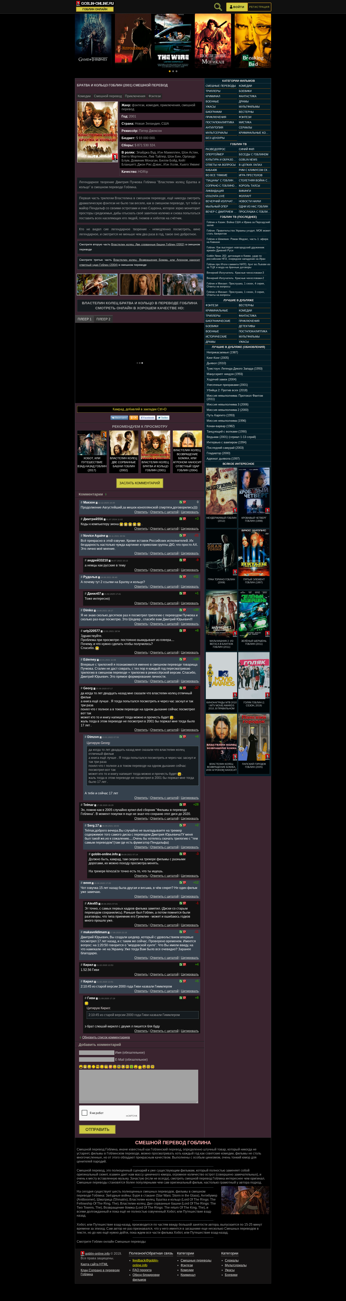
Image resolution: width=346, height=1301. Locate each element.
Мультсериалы (217, 132)
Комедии (245, 85)
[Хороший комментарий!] (180, 502)
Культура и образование (221, 159)
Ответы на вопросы (221, 164)
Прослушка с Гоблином (254, 211)
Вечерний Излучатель (221, 201)
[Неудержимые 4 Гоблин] (159, 40)
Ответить (141, 512)
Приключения (216, 117)
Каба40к (211, 170)
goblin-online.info (97, 1253)
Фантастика (247, 96)
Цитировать (190, 512)
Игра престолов (251, 175)
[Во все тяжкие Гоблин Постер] (120, 40)
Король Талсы (249, 185)
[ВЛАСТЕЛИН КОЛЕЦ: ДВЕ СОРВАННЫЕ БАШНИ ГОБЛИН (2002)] (123, 452)
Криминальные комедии (254, 132)
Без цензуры (215, 138)
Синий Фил (246, 149)
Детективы (247, 326)
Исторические (216, 336)
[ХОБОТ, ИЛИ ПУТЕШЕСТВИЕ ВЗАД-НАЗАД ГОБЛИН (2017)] (92, 452)
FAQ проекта (142, 1270)
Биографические (218, 320)
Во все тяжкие (216, 175)
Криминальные (217, 310)
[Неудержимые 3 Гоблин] (239, 40)
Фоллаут (245, 196)
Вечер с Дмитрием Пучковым (221, 211)
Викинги (245, 190)
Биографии (214, 111)
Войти (238, 7)
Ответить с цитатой (164, 512)
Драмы (244, 101)
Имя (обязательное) (130, 1052)
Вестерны (246, 111)
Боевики (245, 91)
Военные (212, 101)
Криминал (213, 96)
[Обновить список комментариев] (106, 494)
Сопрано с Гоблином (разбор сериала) (221, 185)
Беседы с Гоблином (253, 154)
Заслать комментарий (139, 483)
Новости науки (250, 201)
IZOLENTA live (215, 196)
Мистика (245, 122)
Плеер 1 (85, 319)
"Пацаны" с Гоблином (221, 180)
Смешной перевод (108, 96)
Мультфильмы (249, 106)
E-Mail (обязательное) (131, 1059)
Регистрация (259, 7)
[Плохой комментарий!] (184, 502)
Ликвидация (215, 190)
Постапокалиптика (220, 122)
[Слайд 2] (173, 71)
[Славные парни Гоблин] (199, 40)
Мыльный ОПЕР (217, 206)
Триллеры (213, 91)
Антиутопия (214, 127)
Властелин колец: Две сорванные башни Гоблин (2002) (147, 244)
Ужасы (211, 106)
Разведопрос (215, 149)
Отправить (97, 1129)
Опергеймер (215, 154)
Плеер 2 (103, 319)
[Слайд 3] (176, 71)
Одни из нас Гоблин (253, 206)
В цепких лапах (250, 164)
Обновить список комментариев (106, 1037)
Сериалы (245, 127)
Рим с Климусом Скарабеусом (254, 170)
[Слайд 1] (170, 71)
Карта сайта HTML (94, 1264)
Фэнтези (245, 117)
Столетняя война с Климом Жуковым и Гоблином (254, 180)
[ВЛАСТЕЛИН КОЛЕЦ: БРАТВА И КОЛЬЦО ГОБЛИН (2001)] (155, 452)
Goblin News (248, 159)
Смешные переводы (221, 85)
